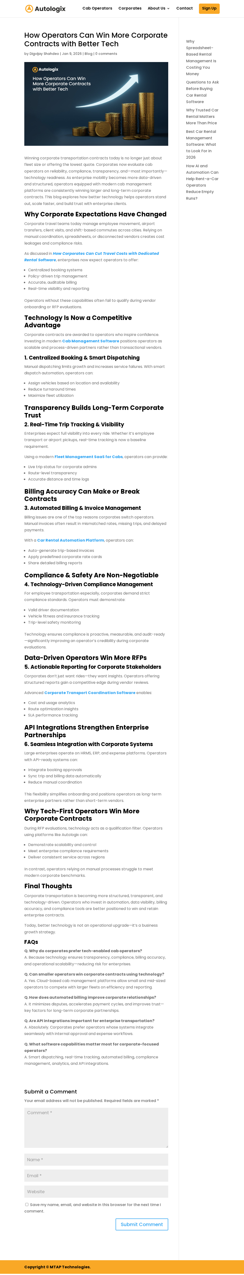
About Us (156, 9)
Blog (88, 53)
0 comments (106, 53)
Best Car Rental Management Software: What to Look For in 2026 (201, 144)
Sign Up (209, 8)
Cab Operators (97, 9)
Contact (184, 9)
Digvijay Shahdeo (44, 53)
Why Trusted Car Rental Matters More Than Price (202, 116)
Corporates (130, 9)
